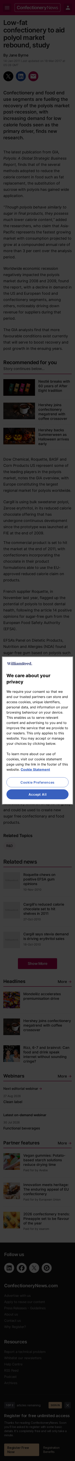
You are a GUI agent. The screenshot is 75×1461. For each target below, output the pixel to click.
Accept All (38, 794)
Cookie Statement (35, 769)
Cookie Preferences (37, 782)
